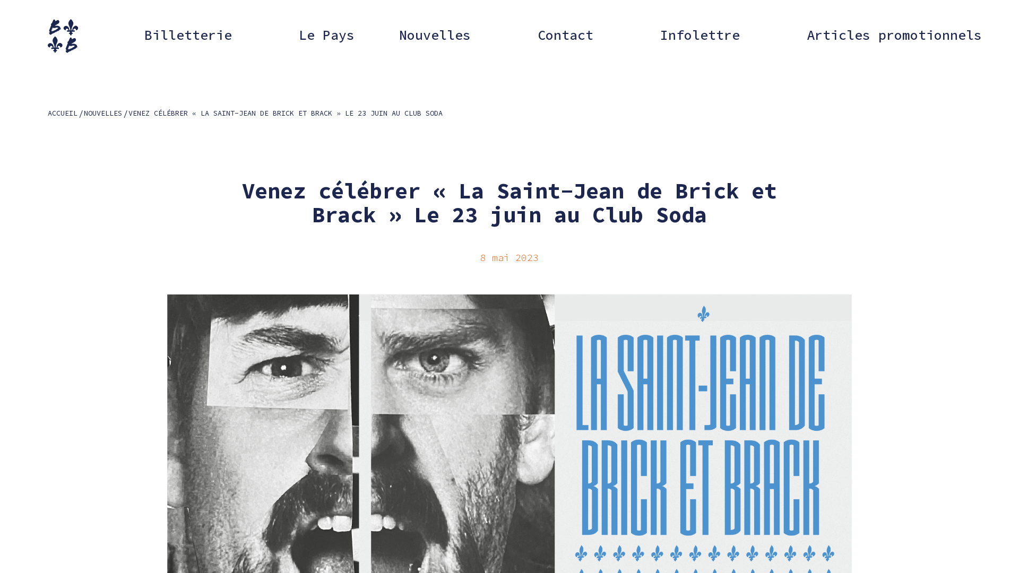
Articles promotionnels (894, 35)
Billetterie (188, 35)
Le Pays (327, 35)
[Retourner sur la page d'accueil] (63, 36)
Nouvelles (435, 35)
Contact (565, 35)
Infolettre (700, 35)
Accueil (62, 113)
